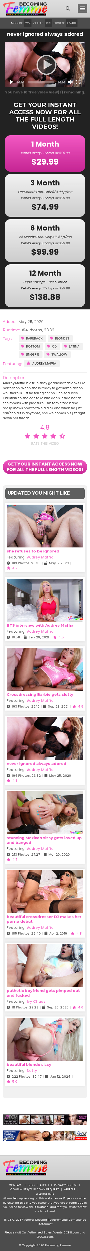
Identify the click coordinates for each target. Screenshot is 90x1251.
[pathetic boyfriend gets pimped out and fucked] (45, 947)
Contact (15, 1185)
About (44, 1185)
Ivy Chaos (36, 1001)
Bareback (34, 338)
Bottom (33, 346)
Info (31, 1185)
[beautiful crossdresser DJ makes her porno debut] (45, 873)
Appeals (69, 1189)
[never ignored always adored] (45, 720)
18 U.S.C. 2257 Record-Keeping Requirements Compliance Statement (45, 1222)
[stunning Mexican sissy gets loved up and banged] (45, 794)
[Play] (45, 65)
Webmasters (45, 1194)
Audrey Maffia (44, 363)
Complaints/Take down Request (34, 1189)
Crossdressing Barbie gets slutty (40, 694)
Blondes (62, 338)
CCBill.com (71, 1232)
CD (54, 346)
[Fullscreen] (78, 82)
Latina (74, 346)
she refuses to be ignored (33, 551)
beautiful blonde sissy (29, 1064)
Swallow (59, 354)
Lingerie (32, 354)
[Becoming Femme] (25, 8)
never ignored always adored (36, 763)
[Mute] (70, 82)
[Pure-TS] (45, 1135)
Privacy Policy (65, 1185)
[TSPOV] (45, 1119)
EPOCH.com (44, 1237)
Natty (32, 1070)
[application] (45, 64)
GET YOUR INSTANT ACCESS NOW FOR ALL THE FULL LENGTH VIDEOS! (45, 467)
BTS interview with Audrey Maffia (40, 625)
